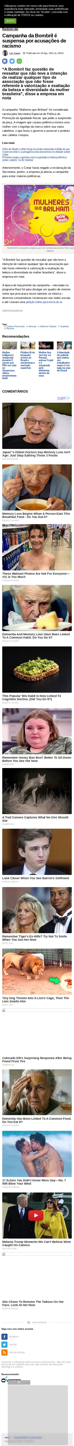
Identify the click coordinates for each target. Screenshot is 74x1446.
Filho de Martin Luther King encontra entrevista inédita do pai (36, 149)
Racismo (10, 328)
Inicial (7, 1438)
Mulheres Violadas (48, 326)
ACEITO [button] (10, 21)
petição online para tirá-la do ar (44, 302)
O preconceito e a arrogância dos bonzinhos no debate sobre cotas (36, 153)
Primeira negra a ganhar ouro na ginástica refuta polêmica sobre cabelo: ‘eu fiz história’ (34, 159)
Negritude (64, 326)
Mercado (32, 326)
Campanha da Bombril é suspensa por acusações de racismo (34, 40)
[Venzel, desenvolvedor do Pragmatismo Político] (11, 1379)
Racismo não (10, 29)
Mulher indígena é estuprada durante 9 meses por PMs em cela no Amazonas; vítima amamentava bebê (9, 365)
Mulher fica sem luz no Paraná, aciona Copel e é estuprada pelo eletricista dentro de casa (46, 364)
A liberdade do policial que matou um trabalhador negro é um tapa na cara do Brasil (63, 361)
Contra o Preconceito (16, 326)
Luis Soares (14, 53)
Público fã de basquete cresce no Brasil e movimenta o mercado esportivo (27, 360)
